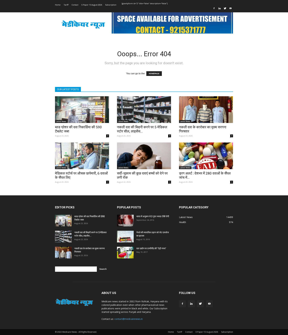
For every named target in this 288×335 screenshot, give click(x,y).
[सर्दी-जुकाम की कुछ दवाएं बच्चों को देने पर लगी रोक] (144, 155)
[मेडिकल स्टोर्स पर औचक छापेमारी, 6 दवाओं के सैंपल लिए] (82, 155)
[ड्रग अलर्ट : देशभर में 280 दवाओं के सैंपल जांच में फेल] (206, 155)
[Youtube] (230, 8)
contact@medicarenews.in (128, 318)
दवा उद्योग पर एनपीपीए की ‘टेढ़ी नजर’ (151, 248)
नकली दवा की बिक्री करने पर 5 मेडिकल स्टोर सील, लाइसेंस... (142, 129)
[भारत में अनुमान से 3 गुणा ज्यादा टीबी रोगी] (125, 220)
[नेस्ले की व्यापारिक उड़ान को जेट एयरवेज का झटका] (125, 236)
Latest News (61, 121)
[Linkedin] (219, 8)
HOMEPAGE (154, 74)
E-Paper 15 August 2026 (92, 5)
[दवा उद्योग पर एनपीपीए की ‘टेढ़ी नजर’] (125, 252)
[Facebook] (214, 8)
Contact (75, 5)
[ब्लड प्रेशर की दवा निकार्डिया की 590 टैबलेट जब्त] (82, 109)
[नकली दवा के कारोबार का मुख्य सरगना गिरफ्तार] (206, 109)
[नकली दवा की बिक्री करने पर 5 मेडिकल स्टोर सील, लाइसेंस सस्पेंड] (144, 109)
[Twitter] (225, 8)
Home (57, 5)
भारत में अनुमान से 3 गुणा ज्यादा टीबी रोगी (152, 216)
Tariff (66, 5)
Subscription (110, 5)
